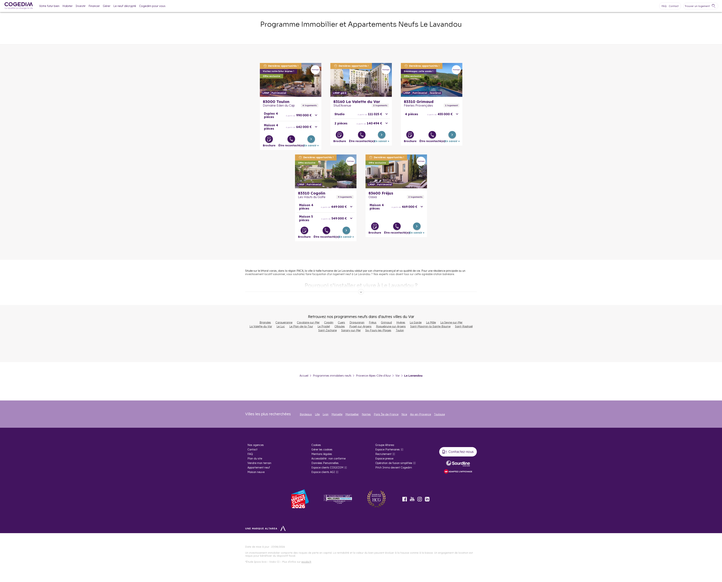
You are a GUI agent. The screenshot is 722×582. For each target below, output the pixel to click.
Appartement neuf (258, 467)
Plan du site (254, 458)
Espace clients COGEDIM (327, 467)
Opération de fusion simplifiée (393, 463)
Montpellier (352, 414)
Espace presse (384, 458)
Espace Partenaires (387, 449)
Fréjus (372, 322)
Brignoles (265, 322)
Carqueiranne (283, 322)
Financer (94, 6)
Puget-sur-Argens (360, 326)
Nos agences (255, 445)
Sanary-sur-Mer (351, 330)
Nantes (366, 414)
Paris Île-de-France (386, 414)
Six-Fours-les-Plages (378, 330)
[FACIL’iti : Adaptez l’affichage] (458, 471)
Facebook (404, 499)
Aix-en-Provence (420, 414)
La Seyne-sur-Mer (451, 322)
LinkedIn (427, 499)
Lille (317, 414)
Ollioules (339, 326)
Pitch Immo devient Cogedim (393, 467)
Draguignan (357, 322)
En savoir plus (290, 80)
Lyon (325, 414)
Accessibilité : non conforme (328, 458)
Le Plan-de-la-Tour (301, 326)
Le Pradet (324, 326)
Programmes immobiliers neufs (332, 375)
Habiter (67, 6)
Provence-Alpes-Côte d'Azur (373, 375)
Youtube (412, 499)
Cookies (316, 445)
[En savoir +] (311, 139)
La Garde (416, 322)
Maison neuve (256, 472)
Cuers (341, 322)
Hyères (400, 322)
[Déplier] (361, 292)
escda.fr (306, 561)
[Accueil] (19, 6)
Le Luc (281, 326)
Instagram (419, 499)
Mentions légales (321, 454)
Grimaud (386, 322)
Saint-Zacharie (327, 330)
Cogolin (328, 322)
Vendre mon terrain (259, 463)
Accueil (304, 375)
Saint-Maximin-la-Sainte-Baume (430, 326)
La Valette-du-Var (261, 326)
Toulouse (439, 414)
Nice (404, 414)
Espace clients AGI (323, 472)
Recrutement (383, 454)
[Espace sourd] (458, 463)
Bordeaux (306, 414)
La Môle (431, 322)
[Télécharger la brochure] (269, 139)
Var (397, 375)
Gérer (106, 6)
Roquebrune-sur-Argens (391, 326)
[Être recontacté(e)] (291, 139)
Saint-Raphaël (464, 326)
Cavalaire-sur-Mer (308, 322)
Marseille (336, 414)
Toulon (400, 330)
